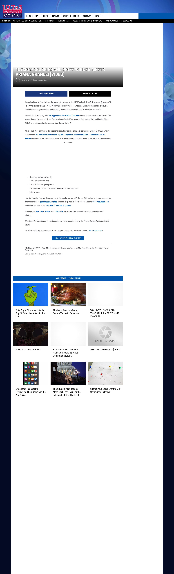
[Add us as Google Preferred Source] (112, 16)
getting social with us (48, 202)
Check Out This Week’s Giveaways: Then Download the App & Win (31, 391)
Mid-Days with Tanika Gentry (88, 248)
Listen (45, 16)
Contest (45, 254)
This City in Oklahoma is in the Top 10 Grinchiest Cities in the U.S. (30, 313)
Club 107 (75, 16)
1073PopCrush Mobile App (45, 248)
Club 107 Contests (113, 21)
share (42, 211)
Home (28, 16)
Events (66, 16)
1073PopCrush (95, 230)
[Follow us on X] (135, 16)
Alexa (75, 21)
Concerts (38, 254)
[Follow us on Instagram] (124, 16)
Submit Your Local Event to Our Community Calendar (105, 390)
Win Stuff (87, 16)
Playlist (55, 16)
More (97, 16)
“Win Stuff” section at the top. (58, 205)
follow (47, 211)
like (37, 211)
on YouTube (64, 115)
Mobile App (85, 21)
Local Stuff (127, 21)
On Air (37, 16)
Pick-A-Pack (49, 21)
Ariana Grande (60, 248)
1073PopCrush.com (100, 202)
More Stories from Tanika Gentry (68, 238)
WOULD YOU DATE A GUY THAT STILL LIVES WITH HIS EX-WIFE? (104, 313)
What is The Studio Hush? (28, 349)
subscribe (59, 211)
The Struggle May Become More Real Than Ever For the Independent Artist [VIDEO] (67, 391)
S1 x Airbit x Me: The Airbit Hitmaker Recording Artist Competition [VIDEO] (65, 352)
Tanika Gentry (25, 80)
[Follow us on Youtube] (130, 16)
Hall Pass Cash (63, 21)
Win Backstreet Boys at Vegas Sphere (27, 21)
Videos (60, 254)
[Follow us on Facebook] (118, 16)
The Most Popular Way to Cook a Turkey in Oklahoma (66, 312)
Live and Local (72, 248)
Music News (97, 21)
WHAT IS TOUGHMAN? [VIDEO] (105, 349)
